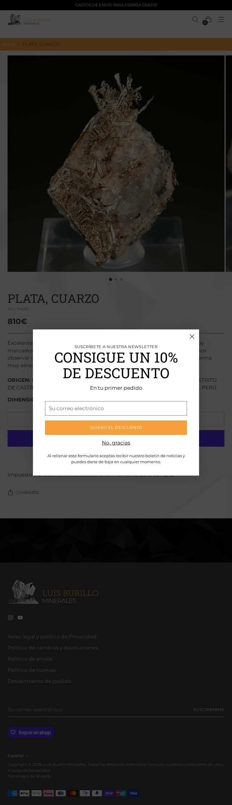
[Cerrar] (192, 336)
